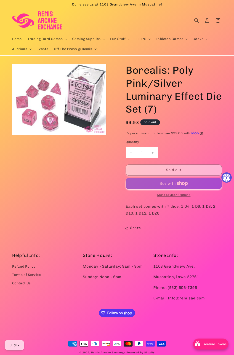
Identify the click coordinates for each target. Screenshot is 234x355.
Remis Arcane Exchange (108, 352)
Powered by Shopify (140, 352)
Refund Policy (24, 266)
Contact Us (21, 283)
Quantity (132, 142)
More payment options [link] (174, 194)
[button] (47, 39)
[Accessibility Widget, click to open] (226, 177)
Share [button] (135, 228)
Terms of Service (26, 275)
